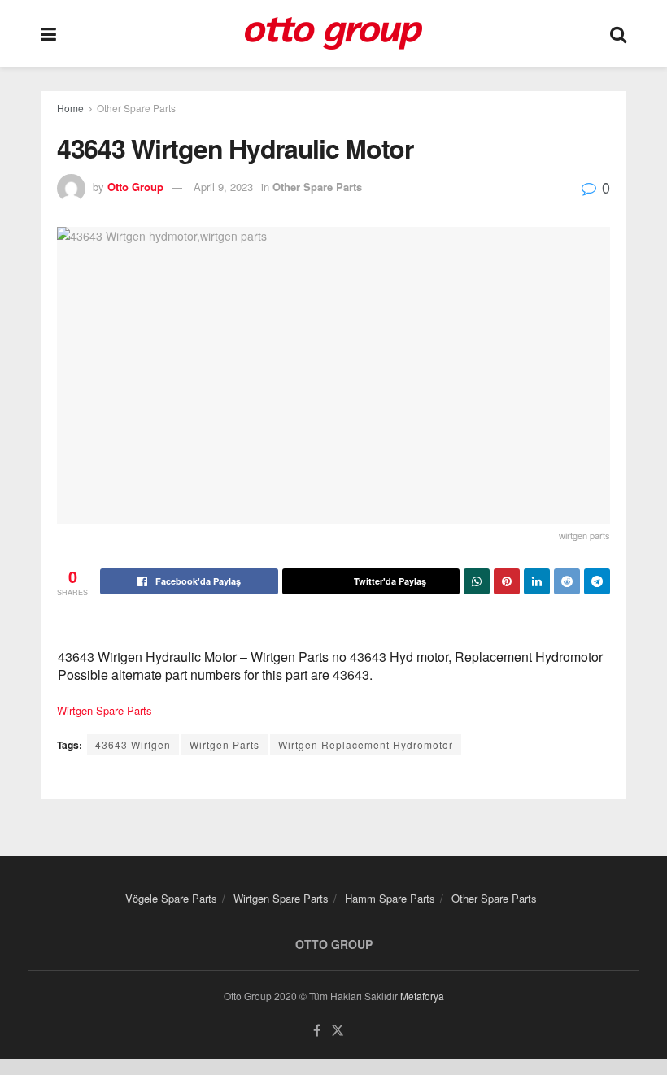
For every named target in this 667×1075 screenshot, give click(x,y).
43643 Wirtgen (133, 744)
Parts (139, 710)
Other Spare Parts (136, 108)
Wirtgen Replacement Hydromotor (365, 744)
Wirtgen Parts (224, 744)
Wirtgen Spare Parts (281, 898)
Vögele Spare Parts (171, 898)
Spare (110, 710)
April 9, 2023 (223, 186)
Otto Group (135, 186)
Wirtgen (75, 710)
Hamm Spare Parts (390, 898)
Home (70, 108)
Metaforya (422, 996)
